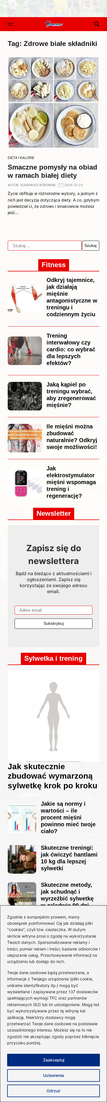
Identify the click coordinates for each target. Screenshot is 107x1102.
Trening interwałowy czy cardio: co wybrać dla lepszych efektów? (71, 349)
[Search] (96, 24)
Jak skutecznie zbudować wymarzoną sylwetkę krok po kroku (52, 776)
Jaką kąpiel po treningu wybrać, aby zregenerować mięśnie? (71, 394)
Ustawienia (53, 1075)
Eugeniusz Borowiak (38, 185)
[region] (53, 1003)
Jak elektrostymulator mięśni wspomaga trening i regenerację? (71, 482)
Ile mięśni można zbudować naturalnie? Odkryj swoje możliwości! (72, 436)
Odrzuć (53, 1090)
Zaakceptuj (53, 1059)
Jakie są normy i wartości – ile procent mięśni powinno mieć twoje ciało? (68, 817)
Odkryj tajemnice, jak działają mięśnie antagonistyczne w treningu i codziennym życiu (72, 297)
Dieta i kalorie (21, 158)
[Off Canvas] (10, 24)
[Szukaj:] (45, 246)
